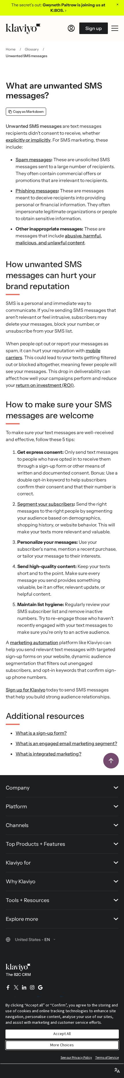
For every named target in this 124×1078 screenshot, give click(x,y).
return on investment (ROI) (45, 385)
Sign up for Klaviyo (25, 690)
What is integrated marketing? (48, 754)
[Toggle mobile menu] (114, 28)
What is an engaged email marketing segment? (66, 743)
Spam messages (33, 159)
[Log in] (71, 28)
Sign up (93, 28)
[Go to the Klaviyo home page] (23, 28)
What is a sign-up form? (41, 733)
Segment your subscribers (45, 504)
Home (11, 49)
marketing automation (34, 642)
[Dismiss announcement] (117, 4)
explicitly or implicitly (28, 140)
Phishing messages (37, 191)
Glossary (32, 49)
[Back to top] (111, 761)
